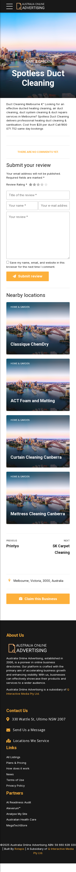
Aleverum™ (13, 808)
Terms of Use (15, 780)
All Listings (13, 757)
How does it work (17, 768)
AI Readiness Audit (18, 802)
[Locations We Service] (8, 741)
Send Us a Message (29, 730)
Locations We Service (31, 740)
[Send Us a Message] (8, 730)
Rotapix (19, 848)
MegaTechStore (16, 825)
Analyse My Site (16, 813)
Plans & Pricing (16, 762)
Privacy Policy (15, 785)
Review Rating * (16, 184)
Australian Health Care (21, 819)
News (10, 774)
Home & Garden (38, 61)
